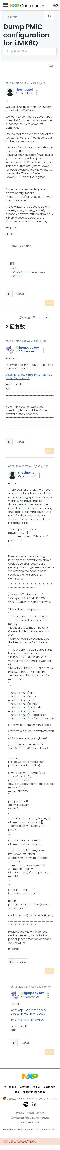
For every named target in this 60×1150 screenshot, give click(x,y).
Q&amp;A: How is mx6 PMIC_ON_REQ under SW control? (29, 376)
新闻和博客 (50, 1087)
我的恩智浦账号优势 (34, 1092)
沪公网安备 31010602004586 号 (22, 1099)
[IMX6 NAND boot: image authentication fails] (40, 317)
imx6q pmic (17, 276)
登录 (56, 5)
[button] (37, 92)
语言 (49, 15)
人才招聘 (25, 1087)
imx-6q (14, 268)
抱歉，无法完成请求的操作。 (20, 1142)
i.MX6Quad (24, 246)
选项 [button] (51, 66)
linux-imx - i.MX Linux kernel (27, 1020)
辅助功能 (45, 1118)
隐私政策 (20, 1113)
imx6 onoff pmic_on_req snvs (28, 272)
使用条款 (30, 1113)
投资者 (36, 1087)
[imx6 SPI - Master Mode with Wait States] (46, 317)
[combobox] (30, 51)
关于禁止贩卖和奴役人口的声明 (25, 1118)
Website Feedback (30, 1122)
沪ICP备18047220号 (48, 1099)
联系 (17, 1092)
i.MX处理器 (11, 17)
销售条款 (40, 1113)
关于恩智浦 (10, 1087)
